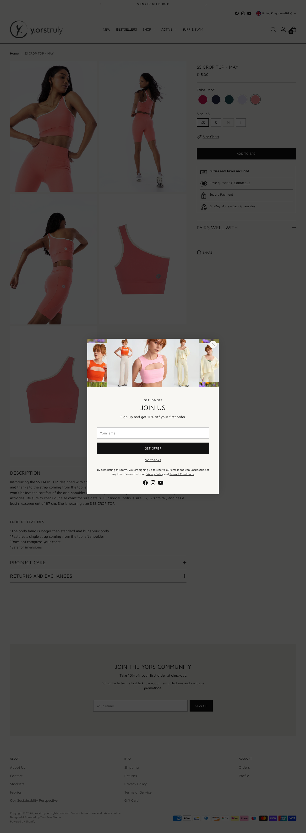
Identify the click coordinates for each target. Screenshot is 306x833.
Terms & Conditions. (181, 474)
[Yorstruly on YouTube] (161, 483)
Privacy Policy (154, 474)
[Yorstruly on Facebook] (145, 483)
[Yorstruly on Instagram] (153, 483)
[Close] (213, 344)
